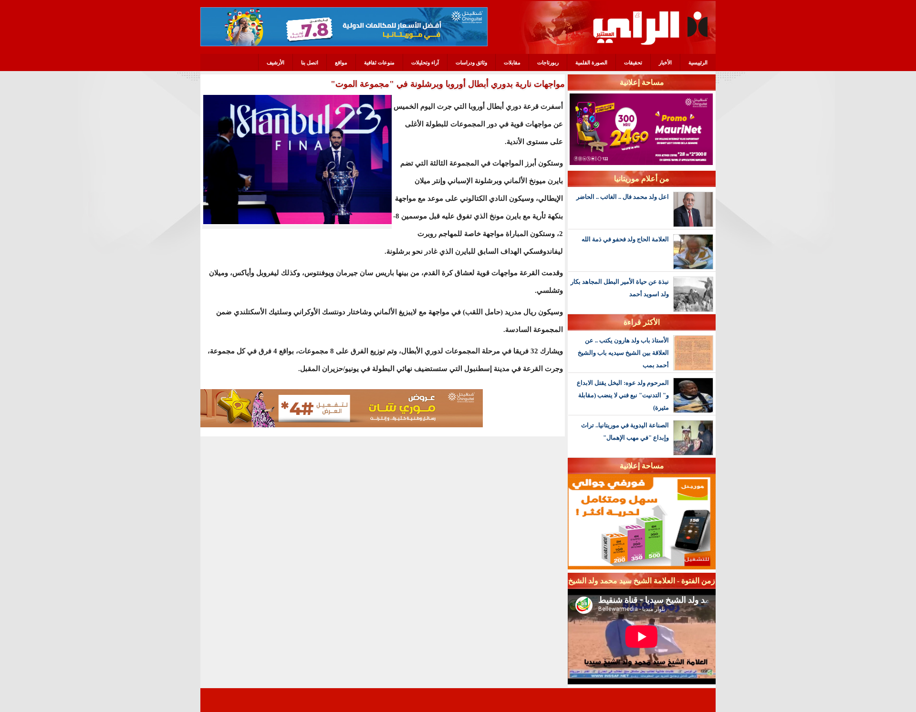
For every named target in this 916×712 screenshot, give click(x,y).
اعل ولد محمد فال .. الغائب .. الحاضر (622, 196)
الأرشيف (275, 62)
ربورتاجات (548, 62)
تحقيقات (633, 62)
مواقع (341, 62)
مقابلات (512, 62)
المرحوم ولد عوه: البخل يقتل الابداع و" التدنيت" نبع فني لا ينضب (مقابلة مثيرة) (623, 395)
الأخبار (665, 62)
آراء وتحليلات (425, 62)
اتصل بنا (309, 62)
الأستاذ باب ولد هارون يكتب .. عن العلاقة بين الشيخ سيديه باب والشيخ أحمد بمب (623, 353)
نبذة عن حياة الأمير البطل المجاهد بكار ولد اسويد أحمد (620, 288)
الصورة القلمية (591, 62)
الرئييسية (698, 62)
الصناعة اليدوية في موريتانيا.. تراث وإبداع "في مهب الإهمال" (625, 431)
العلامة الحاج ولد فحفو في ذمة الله (625, 239)
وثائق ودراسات (471, 62)
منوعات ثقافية (379, 62)
